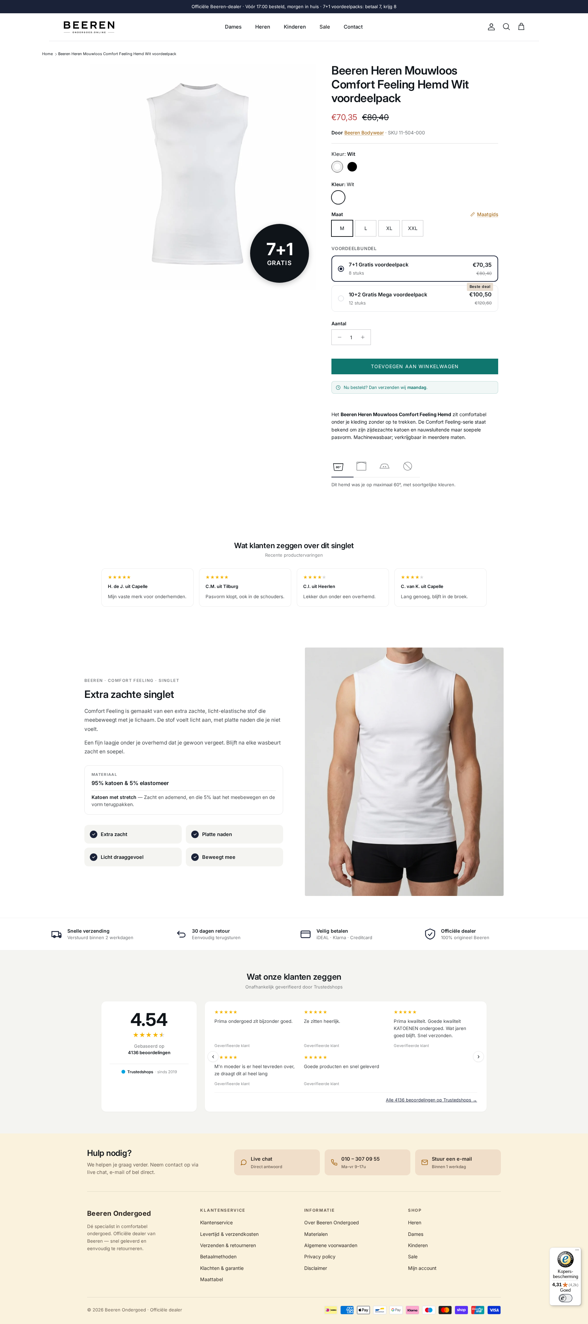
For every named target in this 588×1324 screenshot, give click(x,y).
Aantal (338, 323)
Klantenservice (216, 1222)
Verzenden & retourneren (228, 1245)
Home (47, 53)
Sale (325, 26)
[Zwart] (352, 167)
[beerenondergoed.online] (89, 27)
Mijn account (422, 1268)
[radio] (414, 269)
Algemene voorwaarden (330, 1245)
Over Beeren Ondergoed (331, 1222)
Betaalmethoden (218, 1256)
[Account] (490, 27)
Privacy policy (320, 1256)
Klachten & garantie (222, 1268)
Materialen (316, 1234)
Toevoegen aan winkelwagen (415, 366)
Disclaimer (315, 1268)
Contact (353, 26)
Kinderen (295, 26)
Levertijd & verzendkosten (229, 1234)
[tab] (338, 466)
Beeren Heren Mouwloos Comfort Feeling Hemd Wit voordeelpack (117, 53)
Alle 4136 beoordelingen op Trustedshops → (431, 1099)
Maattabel (211, 1279)
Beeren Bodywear (364, 132)
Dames (233, 26)
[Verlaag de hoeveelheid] (338, 337)
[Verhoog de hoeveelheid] (365, 337)
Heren (262, 26)
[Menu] (577, 1251)
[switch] (565, 1298)
